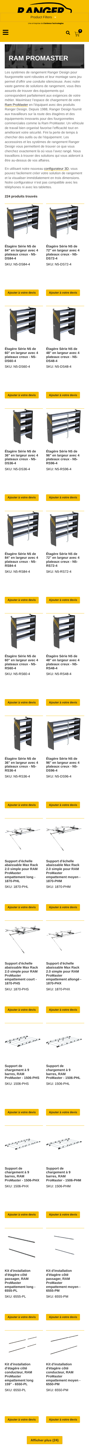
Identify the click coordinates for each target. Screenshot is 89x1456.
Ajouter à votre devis (22, 292)
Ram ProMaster (16, 105)
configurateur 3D (56, 168)
